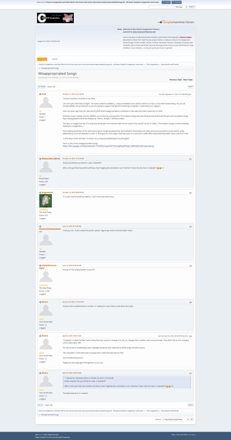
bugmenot (47, 192)
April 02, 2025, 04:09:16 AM (72, 373)
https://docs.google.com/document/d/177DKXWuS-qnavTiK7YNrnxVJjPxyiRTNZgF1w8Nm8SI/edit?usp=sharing (108, 146)
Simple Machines (53, 434)
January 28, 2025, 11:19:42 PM (73, 302)
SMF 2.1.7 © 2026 (41, 434)
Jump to (158, 419)
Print (190, 87)
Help (173, 435)
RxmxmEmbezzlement (50, 230)
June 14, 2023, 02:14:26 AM (72, 226)
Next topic (188, 79)
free (44, 94)
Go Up (40, 405)
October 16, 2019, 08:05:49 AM (73, 192)
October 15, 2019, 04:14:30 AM (73, 94)
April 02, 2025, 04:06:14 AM (72, 336)
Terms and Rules (182, 435)
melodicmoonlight (48, 267)
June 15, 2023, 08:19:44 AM (72, 265)
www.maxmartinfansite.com (144, 32)
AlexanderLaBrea (51, 158)
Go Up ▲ (192, 435)
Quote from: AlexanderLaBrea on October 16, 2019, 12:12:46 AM (90, 378)
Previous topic (175, 79)
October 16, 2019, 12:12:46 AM (73, 158)
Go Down (41, 87)
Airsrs (45, 301)
